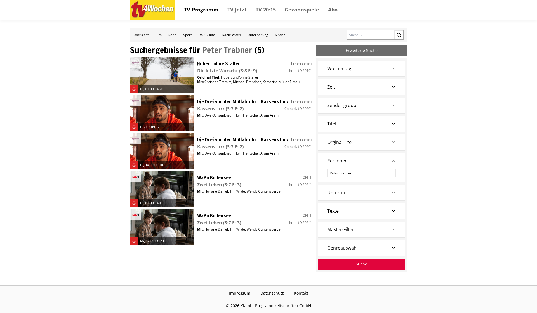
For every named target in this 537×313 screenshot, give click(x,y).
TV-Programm (201, 9)
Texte (333, 211)
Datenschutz (272, 293)
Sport (187, 34)
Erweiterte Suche (362, 50)
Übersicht (141, 34)
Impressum (239, 293)
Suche (361, 264)
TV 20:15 (266, 9)
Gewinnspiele (302, 9)
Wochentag (339, 68)
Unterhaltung (258, 34)
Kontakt (301, 293)
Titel (331, 124)
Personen (337, 161)
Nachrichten (231, 34)
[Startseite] (152, 10)
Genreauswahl (342, 248)
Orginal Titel (340, 142)
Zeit (331, 87)
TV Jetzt (237, 9)
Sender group (341, 105)
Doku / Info (206, 34)
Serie (172, 34)
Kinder (280, 34)
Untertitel (337, 192)
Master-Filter (340, 229)
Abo (333, 9)
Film (158, 34)
